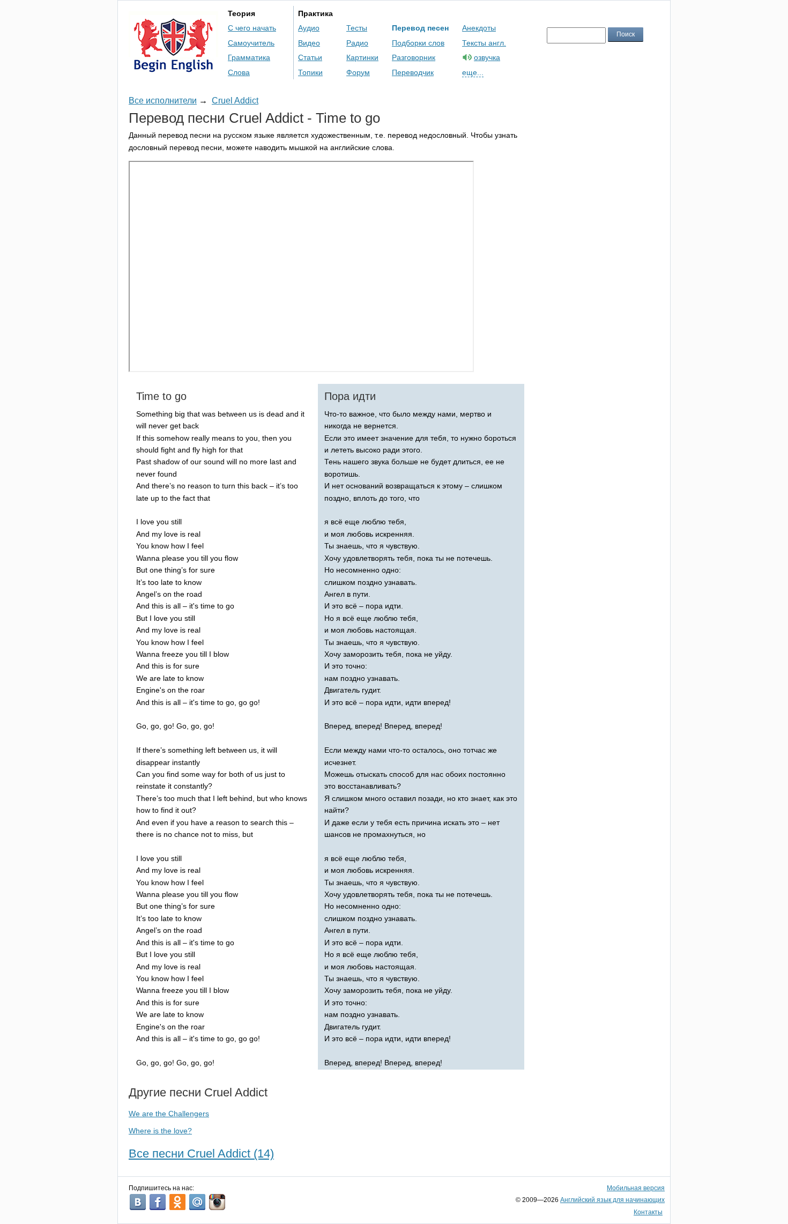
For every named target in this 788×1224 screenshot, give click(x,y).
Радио (357, 43)
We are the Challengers (169, 1113)
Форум (358, 72)
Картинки (362, 57)
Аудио (308, 28)
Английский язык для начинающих (612, 1200)
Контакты (648, 1212)
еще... (473, 72)
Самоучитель (251, 43)
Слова (239, 72)
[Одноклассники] (177, 1202)
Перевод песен (420, 28)
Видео (309, 43)
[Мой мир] (197, 1202)
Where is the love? (160, 1130)
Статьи (310, 57)
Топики (310, 72)
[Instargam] (217, 1202)
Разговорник (413, 57)
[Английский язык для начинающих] (173, 67)
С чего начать (252, 28)
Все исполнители (163, 100)
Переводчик (413, 72)
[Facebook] (158, 1202)
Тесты (356, 28)
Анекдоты (479, 28)
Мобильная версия (636, 1188)
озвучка (487, 57)
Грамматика (249, 57)
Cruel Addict (235, 100)
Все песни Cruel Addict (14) (201, 1153)
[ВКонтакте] (138, 1202)
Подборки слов (418, 43)
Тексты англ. (484, 43)
